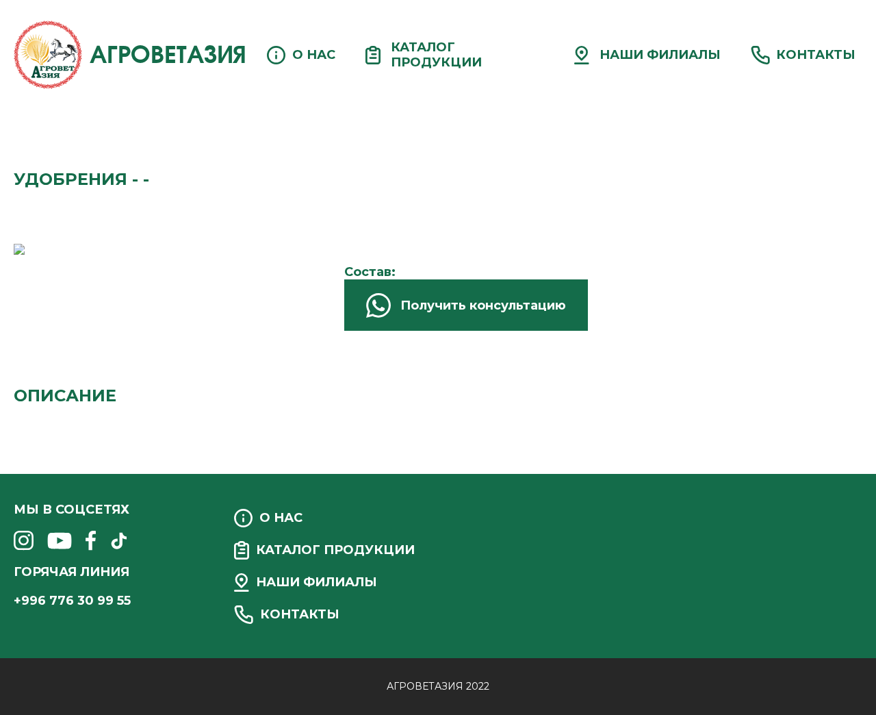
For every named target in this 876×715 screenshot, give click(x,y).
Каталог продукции (436, 55)
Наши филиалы (660, 54)
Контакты (815, 54)
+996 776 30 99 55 (72, 600)
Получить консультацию (483, 305)
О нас (313, 54)
